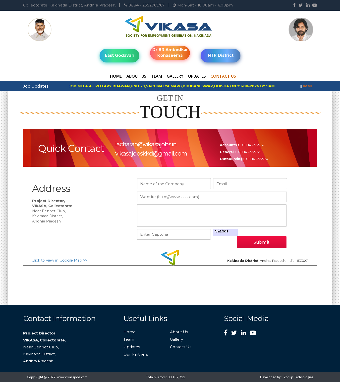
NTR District (220, 55)
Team (156, 76)
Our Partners (135, 354)
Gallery (175, 76)
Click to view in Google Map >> (59, 260)
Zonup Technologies (298, 377)
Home (116, 76)
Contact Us (223, 76)
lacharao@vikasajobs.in (145, 144)
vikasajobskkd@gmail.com (151, 153)
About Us (136, 76)
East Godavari (119, 55)
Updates (197, 76)
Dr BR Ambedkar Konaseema (170, 52)
